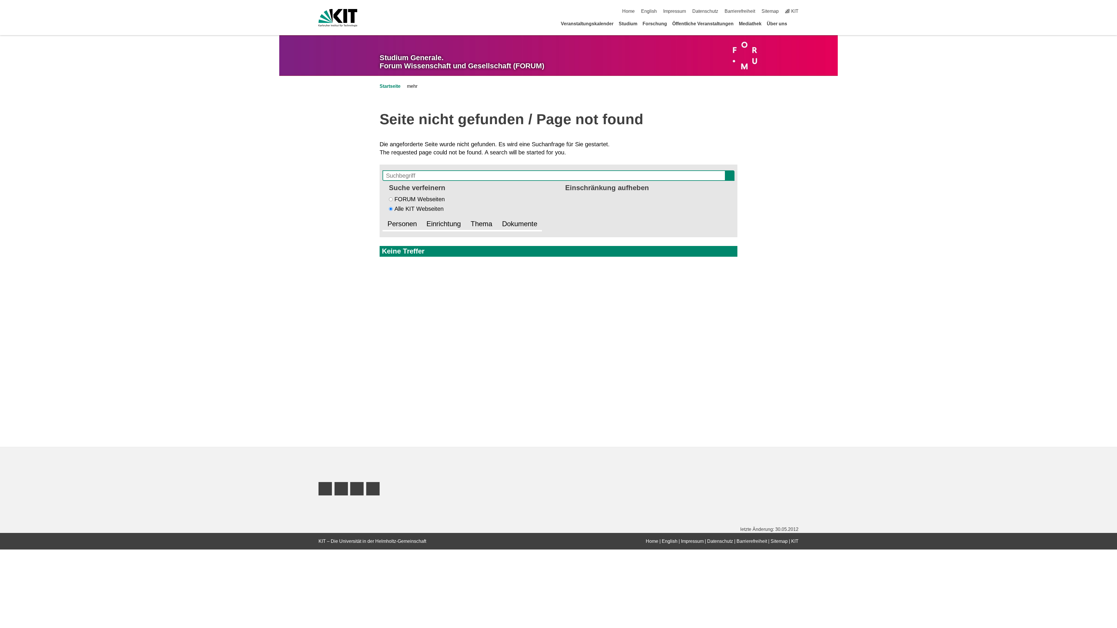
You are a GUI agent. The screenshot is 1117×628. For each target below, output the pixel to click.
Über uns (777, 23)
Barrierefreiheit (740, 11)
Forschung (655, 23)
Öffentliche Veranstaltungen (703, 23)
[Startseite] (796, 23)
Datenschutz (705, 11)
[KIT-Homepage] (338, 18)
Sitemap (770, 11)
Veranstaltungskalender (587, 23)
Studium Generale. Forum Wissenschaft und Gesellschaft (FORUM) (462, 61)
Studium (628, 23)
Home (628, 11)
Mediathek (750, 23)
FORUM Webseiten (419, 199)
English (649, 11)
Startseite (390, 86)
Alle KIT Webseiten (419, 209)
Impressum (674, 11)
